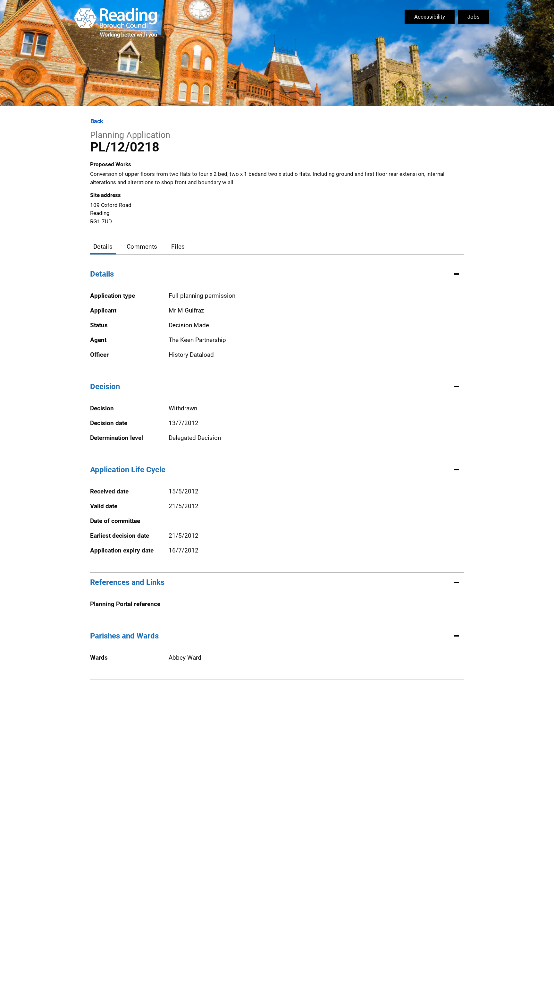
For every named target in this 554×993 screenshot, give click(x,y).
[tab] (103, 247)
